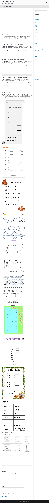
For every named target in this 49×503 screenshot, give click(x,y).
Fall (35, 30)
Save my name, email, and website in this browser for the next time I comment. (13, 493)
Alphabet (36, 16)
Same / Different (37, 50)
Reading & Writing (37, 47)
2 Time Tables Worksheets (6, 466)
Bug (35, 22)
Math (35, 36)
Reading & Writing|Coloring (39, 49)
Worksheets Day (8, 2)
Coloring (36, 25)
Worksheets (36, 61)
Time (35, 57)
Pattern (36, 43)
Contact (36, 75)
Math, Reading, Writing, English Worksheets (39, 78)
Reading (36, 46)
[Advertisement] (17, 15)
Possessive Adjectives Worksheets (27, 466)
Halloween (36, 32)
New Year (36, 39)
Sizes (35, 53)
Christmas (36, 23)
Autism (36, 18)
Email (3, 486)
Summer (36, 56)
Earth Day (36, 26)
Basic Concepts (37, 19)
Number (36, 40)
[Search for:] (41, 11)
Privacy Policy (37, 79)
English (36, 29)
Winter (36, 60)
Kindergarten (37, 33)
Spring (36, 54)
